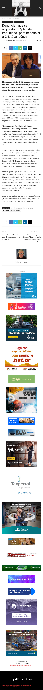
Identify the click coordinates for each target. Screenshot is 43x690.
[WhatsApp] (20, 48)
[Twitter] (15, 48)
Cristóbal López (28, 208)
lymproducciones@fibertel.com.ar (21, 665)
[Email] (30, 48)
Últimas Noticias (19, 22)
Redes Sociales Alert (13, 18)
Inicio (3, 18)
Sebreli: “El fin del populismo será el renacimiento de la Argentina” (11, 237)
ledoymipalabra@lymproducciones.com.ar (16, 685)
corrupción (19, 208)
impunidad (6, 210)
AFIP (12, 208)
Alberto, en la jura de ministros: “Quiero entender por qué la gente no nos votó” (31, 238)
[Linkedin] (25, 48)
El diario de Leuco (9, 40)
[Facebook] (11, 48)
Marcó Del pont (15, 210)
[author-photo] (21, 259)
